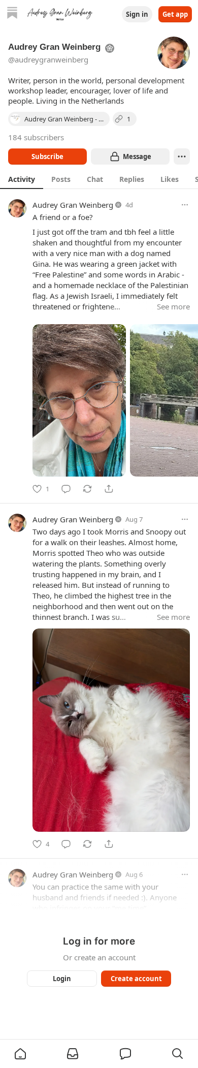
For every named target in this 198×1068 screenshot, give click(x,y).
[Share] (108, 489)
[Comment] (66, 489)
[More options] (185, 205)
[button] (20, 1054)
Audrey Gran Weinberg (72, 205)
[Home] (12, 14)
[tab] (21, 179)
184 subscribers (36, 137)
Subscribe (47, 156)
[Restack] (87, 489)
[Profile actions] (182, 156)
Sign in (137, 14)
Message (137, 156)
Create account (136, 978)
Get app (175, 14)
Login (62, 978)
